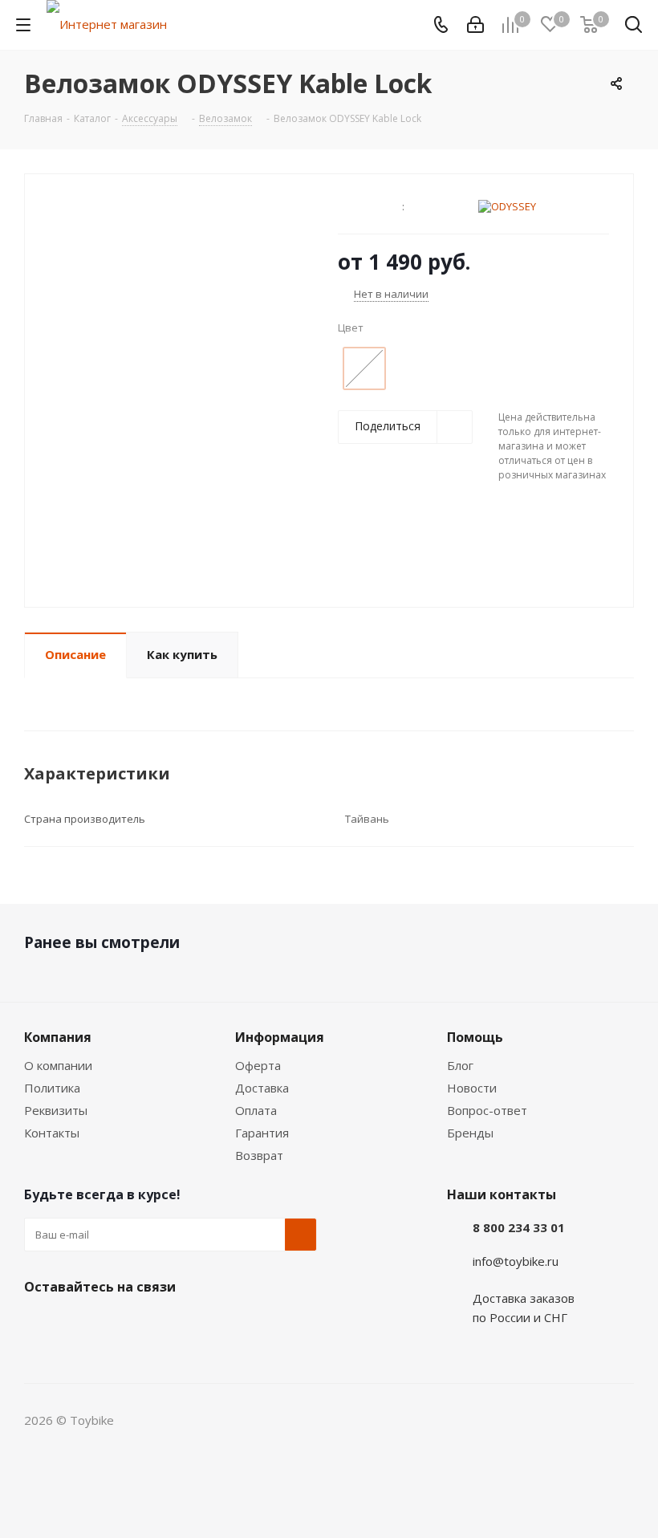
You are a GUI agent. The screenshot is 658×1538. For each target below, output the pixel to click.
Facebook (80, 1324)
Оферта (258, 1065)
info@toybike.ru (515, 1261)
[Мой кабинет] (475, 25)
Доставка (262, 1088)
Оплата (256, 1110)
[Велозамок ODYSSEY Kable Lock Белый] (177, 397)
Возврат (259, 1155)
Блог (460, 1065)
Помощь (475, 1037)
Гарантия (262, 1133)
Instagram (120, 1324)
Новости (472, 1088)
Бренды (470, 1133)
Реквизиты (55, 1110)
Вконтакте (40, 1324)
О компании (58, 1065)
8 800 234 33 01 (519, 1227)
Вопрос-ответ (487, 1110)
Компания (57, 1037)
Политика (52, 1088)
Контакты (51, 1133)
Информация (279, 1037)
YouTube (160, 1324)
